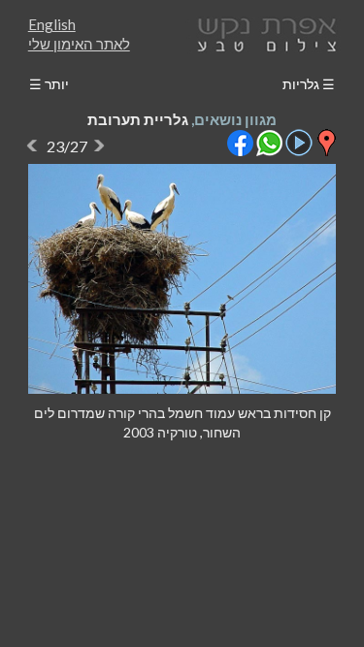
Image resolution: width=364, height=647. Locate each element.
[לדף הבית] (263, 32)
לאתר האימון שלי (79, 43)
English (52, 24)
